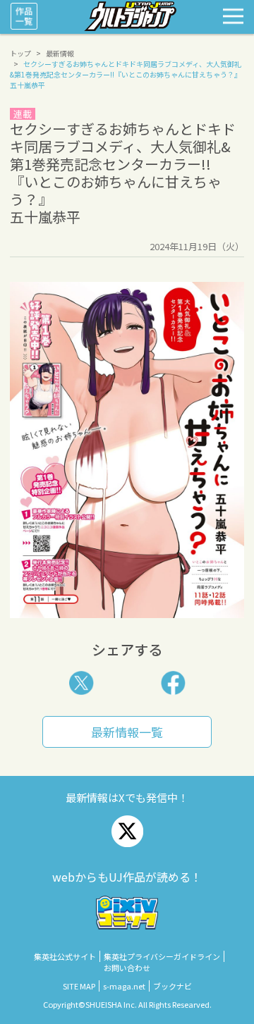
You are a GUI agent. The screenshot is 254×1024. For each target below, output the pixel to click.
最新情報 (60, 53)
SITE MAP (79, 986)
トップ (20, 53)
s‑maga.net (124, 986)
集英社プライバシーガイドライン (162, 956)
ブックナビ (172, 986)
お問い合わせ (127, 967)
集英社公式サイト (65, 956)
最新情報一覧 (127, 732)
